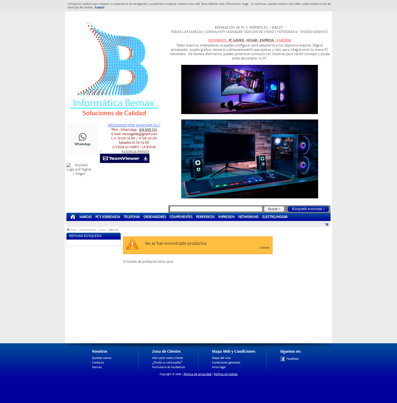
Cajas (102, 230)
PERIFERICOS (205, 217)
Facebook (293, 359)
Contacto (98, 362)
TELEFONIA (132, 217)
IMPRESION (226, 217)
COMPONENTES (181, 217)
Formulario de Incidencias (168, 367)
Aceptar (100, 7)
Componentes (87, 230)
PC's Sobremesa (107, 217)
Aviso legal (219, 367)
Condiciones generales (226, 362)
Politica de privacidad (197, 374)
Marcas (85, 217)
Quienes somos (102, 358)
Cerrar (265, 247)
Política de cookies (226, 374)
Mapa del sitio (221, 358)
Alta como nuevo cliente (167, 358)
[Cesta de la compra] (327, 224)
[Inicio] (73, 219)
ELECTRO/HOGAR (274, 217)
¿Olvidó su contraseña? (167, 362)
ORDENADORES (154, 217)
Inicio (73, 230)
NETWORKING (248, 217)
